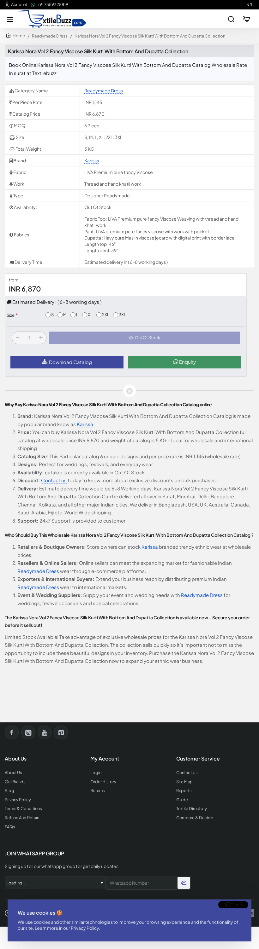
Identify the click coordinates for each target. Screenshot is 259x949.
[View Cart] (246, 18)
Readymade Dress (50, 35)
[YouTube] (44, 732)
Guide (182, 799)
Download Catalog (70, 362)
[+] (40, 338)
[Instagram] (28, 732)
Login (95, 772)
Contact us (54, 480)
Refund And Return (22, 817)
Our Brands (15, 781)
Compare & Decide (194, 817)
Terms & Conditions (23, 808)
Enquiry (187, 362)
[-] (17, 338)
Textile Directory (191, 808)
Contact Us (187, 772)
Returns (97, 790)
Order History (103, 781)
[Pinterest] (61, 732)
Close (236, 904)
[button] (144, 338)
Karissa (91, 160)
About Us (13, 772)
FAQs (10, 827)
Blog (9, 790)
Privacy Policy (85, 928)
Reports (184, 790)
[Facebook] (12, 732)
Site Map (184, 781)
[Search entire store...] (231, 18)
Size (11, 315)
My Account (104, 758)
